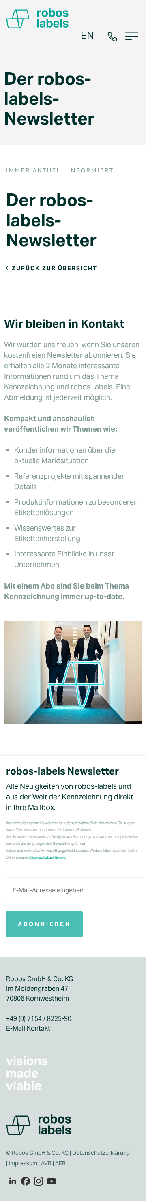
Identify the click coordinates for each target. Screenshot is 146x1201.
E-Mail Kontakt (28, 1028)
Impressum (23, 1163)
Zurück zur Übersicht (54, 268)
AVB (46, 1163)
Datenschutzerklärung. (47, 857)
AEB (61, 1163)
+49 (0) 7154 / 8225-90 (38, 1018)
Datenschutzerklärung (101, 1152)
